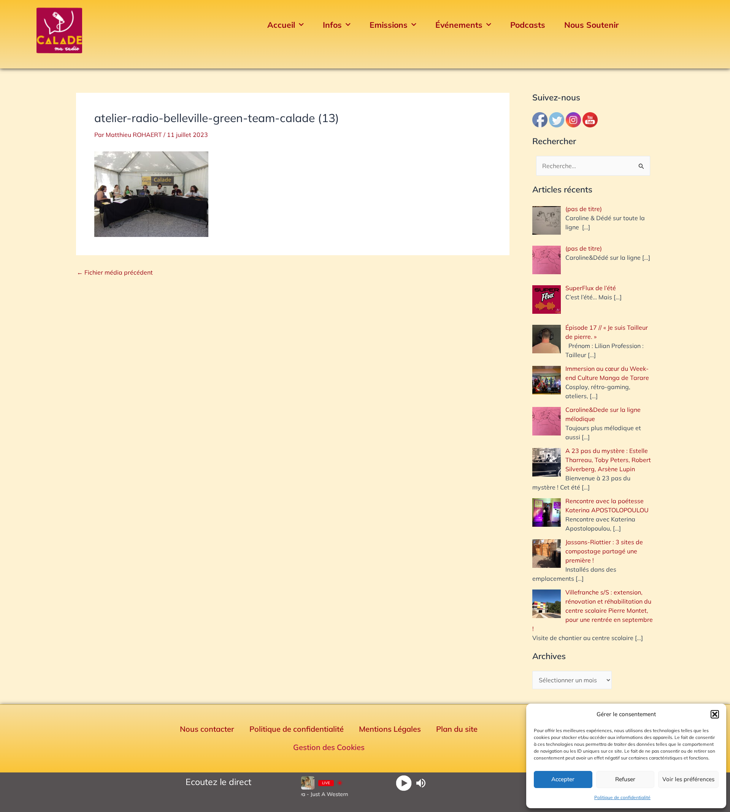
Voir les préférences (688, 779)
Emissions (389, 25)
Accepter (562, 779)
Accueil (281, 25)
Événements (458, 25)
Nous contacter (207, 729)
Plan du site (457, 729)
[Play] (403, 783)
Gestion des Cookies (329, 747)
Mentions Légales (390, 729)
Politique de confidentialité (622, 797)
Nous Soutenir (591, 25)
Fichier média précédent (115, 272)
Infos (332, 25)
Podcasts (527, 25)
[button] (715, 714)
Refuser (625, 779)
